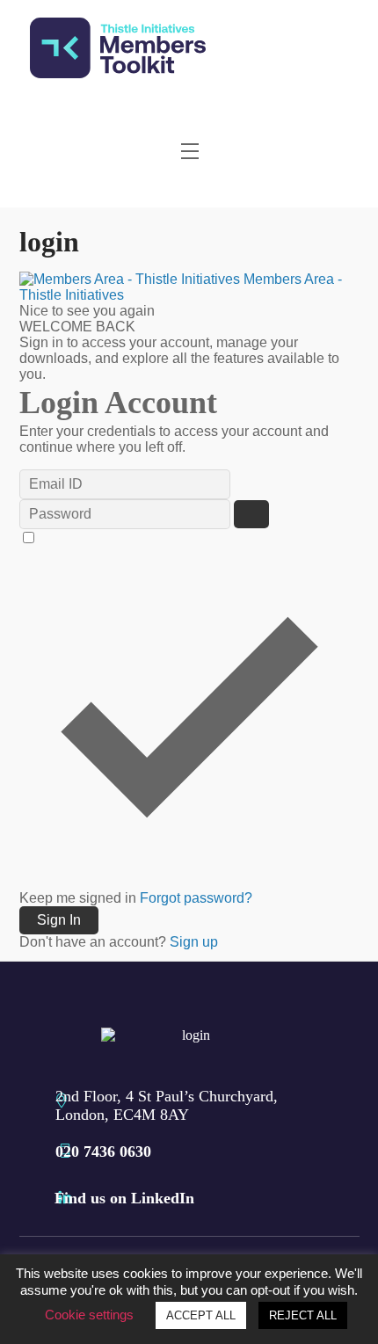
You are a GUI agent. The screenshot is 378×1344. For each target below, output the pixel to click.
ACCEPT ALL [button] (201, 1315)
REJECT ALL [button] (303, 1315)
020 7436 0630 (103, 1151)
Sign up (194, 941)
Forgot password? (196, 897)
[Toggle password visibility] (251, 514)
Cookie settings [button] (89, 1314)
